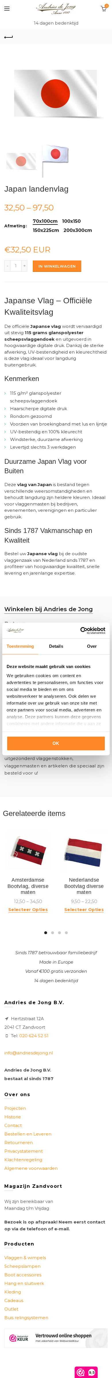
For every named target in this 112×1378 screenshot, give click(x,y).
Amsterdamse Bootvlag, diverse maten (28, 886)
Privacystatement (23, 1151)
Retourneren (18, 1142)
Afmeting (14, 226)
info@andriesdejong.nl (28, 1053)
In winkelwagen (57, 266)
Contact (13, 1125)
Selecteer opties (28, 909)
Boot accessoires (22, 1274)
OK (56, 743)
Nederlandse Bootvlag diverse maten (84, 886)
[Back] (8, 36)
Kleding (12, 1292)
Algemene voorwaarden (31, 1168)
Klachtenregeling (23, 1159)
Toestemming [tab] (20, 646)
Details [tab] (56, 646)
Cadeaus (13, 1300)
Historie (12, 1117)
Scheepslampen (22, 1266)
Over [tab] (92, 646)
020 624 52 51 (34, 1035)
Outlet (11, 1309)
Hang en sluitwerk (24, 1283)
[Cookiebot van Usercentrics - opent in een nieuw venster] (80, 630)
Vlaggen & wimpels (25, 1257)
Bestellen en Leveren (27, 1134)
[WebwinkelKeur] (56, 1338)
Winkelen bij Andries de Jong (48, 609)
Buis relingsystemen (26, 1317)
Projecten (15, 1108)
